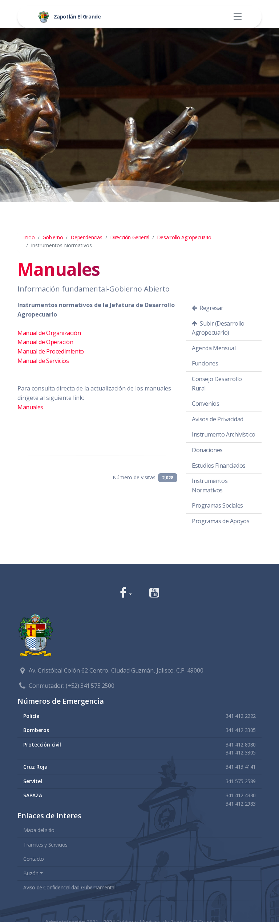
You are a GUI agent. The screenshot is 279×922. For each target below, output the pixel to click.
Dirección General (129, 237)
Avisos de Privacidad (217, 419)
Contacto (33, 858)
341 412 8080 (241, 744)
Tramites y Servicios (45, 844)
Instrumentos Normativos (209, 485)
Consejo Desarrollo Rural (217, 383)
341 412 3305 (241, 730)
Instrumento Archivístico (223, 434)
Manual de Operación (45, 342)
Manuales (30, 407)
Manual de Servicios (43, 361)
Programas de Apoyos (220, 521)
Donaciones (207, 450)
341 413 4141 (241, 766)
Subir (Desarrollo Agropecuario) (218, 328)
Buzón (31, 873)
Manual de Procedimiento (50, 351)
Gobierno (53, 237)
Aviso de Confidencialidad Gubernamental (69, 887)
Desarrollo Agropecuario (184, 237)
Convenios (205, 404)
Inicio (29, 237)
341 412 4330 (241, 795)
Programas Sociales (217, 505)
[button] (126, 593)
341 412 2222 (241, 715)
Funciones (205, 363)
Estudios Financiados (219, 466)
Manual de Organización (49, 333)
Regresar (210, 308)
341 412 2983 (241, 803)
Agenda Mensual (213, 348)
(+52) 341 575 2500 (90, 686)
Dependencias (86, 237)
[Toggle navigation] (237, 17)
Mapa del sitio (38, 830)
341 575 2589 (241, 781)
